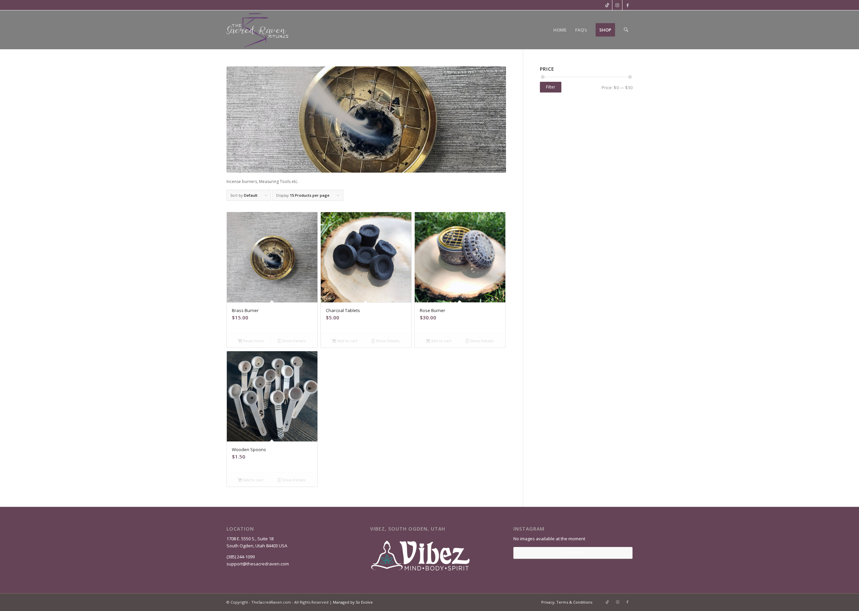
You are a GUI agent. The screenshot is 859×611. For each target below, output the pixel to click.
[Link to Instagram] (617, 5)
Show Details (293, 340)
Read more (253, 340)
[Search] (626, 29)
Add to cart (346, 340)
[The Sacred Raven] (258, 29)
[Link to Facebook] (627, 5)
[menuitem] (560, 29)
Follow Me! (573, 552)
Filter (550, 87)
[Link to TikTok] (607, 5)
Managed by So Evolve (353, 602)
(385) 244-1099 (240, 557)
